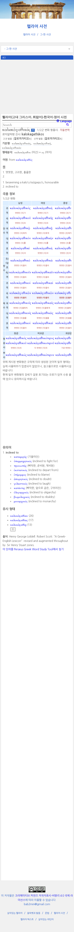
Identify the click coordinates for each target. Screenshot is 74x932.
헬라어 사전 (37, 26)
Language (65, 121)
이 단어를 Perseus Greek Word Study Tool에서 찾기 (33, 549)
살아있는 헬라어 (14, 913)
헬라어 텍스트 (27, 919)
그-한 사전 (45, 34)
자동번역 (65, 130)
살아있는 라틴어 (46, 919)
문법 (47, 913)
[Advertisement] (37, 86)
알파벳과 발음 (33, 913)
